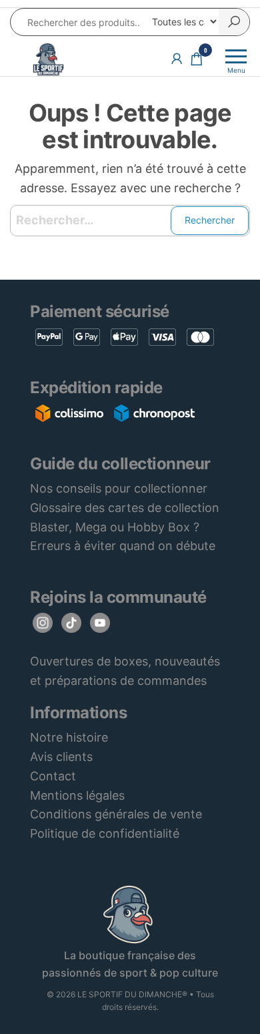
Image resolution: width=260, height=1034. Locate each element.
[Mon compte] (177, 58)
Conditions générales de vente (116, 814)
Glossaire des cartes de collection (124, 508)
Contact (53, 776)
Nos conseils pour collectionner (118, 488)
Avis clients (61, 757)
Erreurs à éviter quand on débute (122, 546)
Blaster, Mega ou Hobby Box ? (114, 527)
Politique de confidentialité (104, 833)
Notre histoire (69, 737)
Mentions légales (77, 795)
